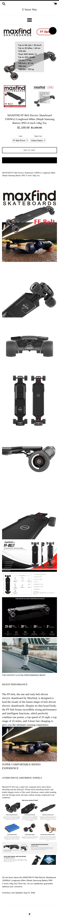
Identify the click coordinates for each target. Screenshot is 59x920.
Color (20, 136)
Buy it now (29, 160)
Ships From (38, 136)
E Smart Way (29, 9)
